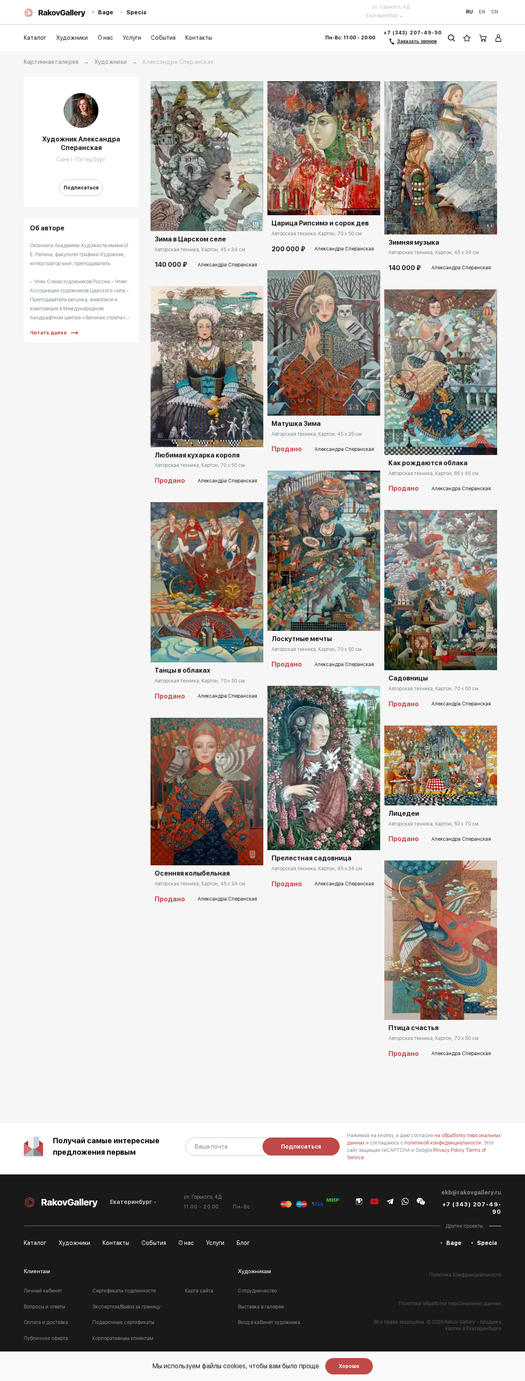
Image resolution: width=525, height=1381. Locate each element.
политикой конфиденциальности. (444, 1143)
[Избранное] (467, 38)
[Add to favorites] (181, 219)
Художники (110, 62)
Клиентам (37, 1271)
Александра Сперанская (227, 265)
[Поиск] (451, 38)
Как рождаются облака (428, 463)
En (482, 12)
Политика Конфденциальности (465, 1275)
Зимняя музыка (413, 242)
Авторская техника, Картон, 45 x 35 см (317, 434)
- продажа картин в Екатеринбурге (473, 1325)
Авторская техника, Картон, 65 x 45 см (433, 473)
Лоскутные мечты (302, 639)
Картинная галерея (51, 62)
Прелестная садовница (312, 858)
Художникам (254, 1271)
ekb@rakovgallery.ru (471, 1192)
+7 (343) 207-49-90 (412, 33)
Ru (469, 12)
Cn (494, 12)
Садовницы (408, 678)
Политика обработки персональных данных (450, 1303)
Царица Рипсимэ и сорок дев (320, 223)
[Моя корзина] (483, 38)
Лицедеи (403, 813)
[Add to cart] (163, 219)
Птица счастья (413, 1028)
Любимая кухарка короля (197, 455)
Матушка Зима (296, 424)
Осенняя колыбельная (192, 873)
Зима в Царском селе (190, 239)
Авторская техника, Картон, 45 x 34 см (200, 250)
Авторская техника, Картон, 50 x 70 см (433, 824)
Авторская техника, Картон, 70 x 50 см (200, 465)
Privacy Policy (449, 1150)
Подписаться (81, 188)
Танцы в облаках (182, 670)
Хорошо (349, 1366)
